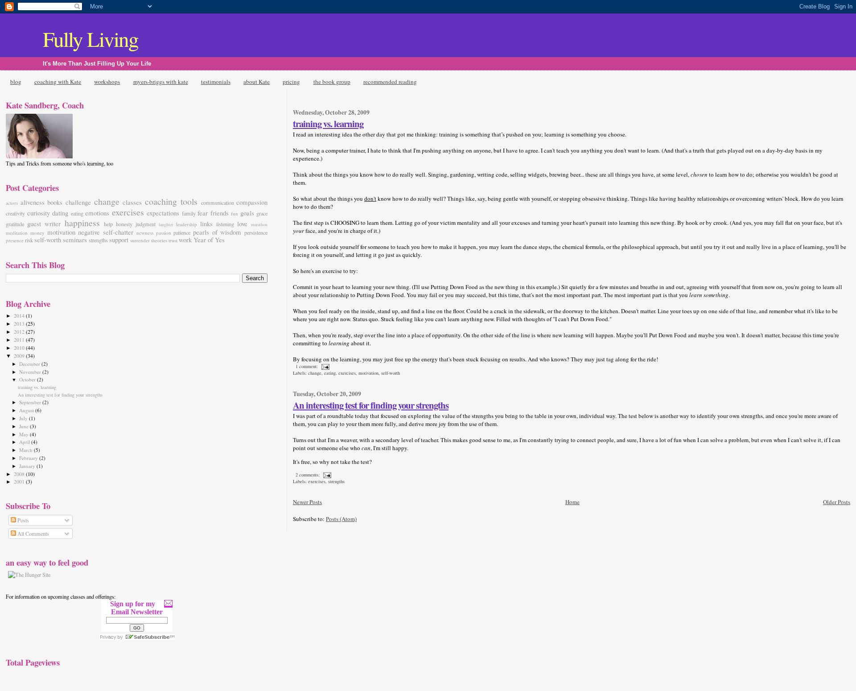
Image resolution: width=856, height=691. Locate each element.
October (28, 379)
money (37, 232)
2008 (20, 474)
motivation (368, 373)
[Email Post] (325, 366)
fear (203, 212)
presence (15, 240)
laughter (166, 225)
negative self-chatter (105, 232)
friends (219, 212)
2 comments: (308, 475)
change (314, 373)
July (24, 418)
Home (572, 502)
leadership (186, 224)
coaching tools (171, 201)
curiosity (38, 212)
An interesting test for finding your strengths (371, 405)
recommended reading (390, 82)
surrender (140, 240)
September (30, 402)
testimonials (215, 82)
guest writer (44, 223)
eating (330, 373)
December (30, 363)
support (118, 239)
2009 (20, 355)
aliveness (33, 202)
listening (225, 224)
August (27, 410)
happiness (82, 223)
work (185, 239)
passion (163, 232)
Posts (22, 520)
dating (60, 212)
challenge (78, 202)
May (24, 434)
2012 (20, 331)
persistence (256, 232)
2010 (20, 347)
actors (12, 202)
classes (132, 202)
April (25, 442)
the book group (331, 82)
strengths (336, 481)
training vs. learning (328, 123)
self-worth (390, 373)
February (29, 458)
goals (247, 212)
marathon (259, 225)
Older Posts (836, 502)
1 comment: (307, 366)
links (206, 223)
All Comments (32, 533)
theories (159, 240)
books (54, 202)
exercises (347, 373)
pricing (291, 82)
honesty (124, 224)
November (30, 371)
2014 (20, 315)
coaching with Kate (57, 82)
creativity (15, 213)
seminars (75, 239)
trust (173, 240)
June (24, 426)
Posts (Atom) (341, 519)
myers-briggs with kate (160, 82)
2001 (20, 481)
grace (262, 213)
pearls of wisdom (217, 232)
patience (181, 232)
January (28, 466)
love (242, 223)
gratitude (15, 224)
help (108, 224)
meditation (17, 232)
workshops (107, 82)
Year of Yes (209, 239)
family (189, 213)
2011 (20, 339)
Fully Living (90, 39)
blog (15, 82)
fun (234, 213)
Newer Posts (307, 502)
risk (29, 240)
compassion (252, 202)
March (26, 450)
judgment (146, 224)
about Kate (256, 82)
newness (144, 232)
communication (217, 202)
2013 (20, 323)
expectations (163, 212)
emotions (97, 212)
